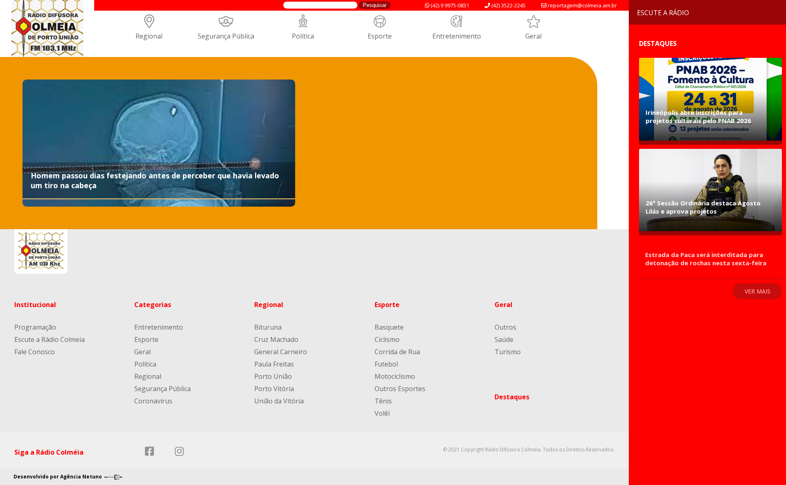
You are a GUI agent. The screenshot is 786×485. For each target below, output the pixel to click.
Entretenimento (456, 36)
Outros (505, 327)
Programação (35, 327)
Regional (149, 36)
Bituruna (268, 327)
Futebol (386, 364)
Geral (533, 36)
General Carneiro (280, 351)
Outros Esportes (400, 388)
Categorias (152, 304)
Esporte (380, 36)
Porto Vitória (274, 388)
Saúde (504, 339)
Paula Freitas (274, 364)
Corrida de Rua (397, 351)
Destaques (512, 396)
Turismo (508, 351)
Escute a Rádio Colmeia (49, 339)
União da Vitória (279, 400)
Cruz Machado (276, 339)
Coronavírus (153, 400)
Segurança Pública (226, 36)
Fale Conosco (34, 351)
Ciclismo (387, 339)
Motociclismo (395, 376)
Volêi (382, 413)
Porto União (273, 376)
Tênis (383, 400)
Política (303, 36)
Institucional (35, 304)
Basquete (389, 327)
